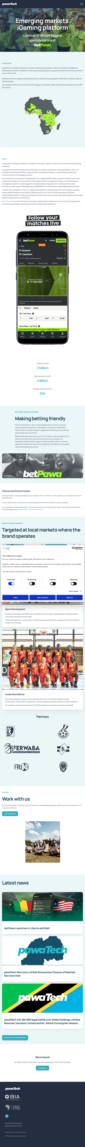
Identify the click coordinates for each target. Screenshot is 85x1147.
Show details (73, 591)
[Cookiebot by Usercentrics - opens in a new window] (73, 548)
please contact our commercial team (30, 509)
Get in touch (7, 201)
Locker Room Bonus (15, 694)
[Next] (57, 842)
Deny (15, 597)
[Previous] (28, 842)
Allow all (69, 597)
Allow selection (42, 597)
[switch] (32, 583)
